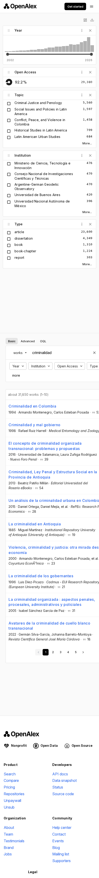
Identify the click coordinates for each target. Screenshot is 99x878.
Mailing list (60, 854)
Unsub (9, 807)
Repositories (14, 794)
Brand (9, 847)
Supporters (61, 860)
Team (8, 834)
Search (10, 774)
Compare (11, 780)
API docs (60, 774)
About (9, 827)
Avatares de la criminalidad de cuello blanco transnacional (49, 626)
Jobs (8, 854)
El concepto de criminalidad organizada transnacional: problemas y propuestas (45, 446)
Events (58, 841)
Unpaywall (12, 800)
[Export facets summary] (92, 20)
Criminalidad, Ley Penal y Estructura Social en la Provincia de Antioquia (53, 474)
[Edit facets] (85, 20)
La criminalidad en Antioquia (35, 524)
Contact (59, 834)
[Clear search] (94, 352)
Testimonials (14, 841)
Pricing (9, 787)
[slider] (7, 54)
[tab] (12, 341)
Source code (63, 794)
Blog (56, 847)
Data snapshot (64, 780)
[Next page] (83, 652)
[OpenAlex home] (20, 6)
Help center (61, 827)
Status (57, 787)
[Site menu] (91, 6)
